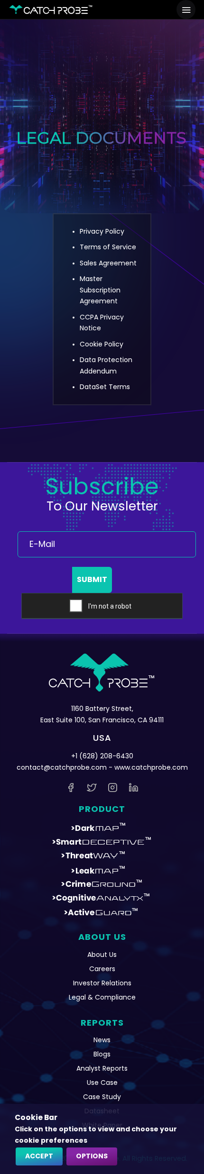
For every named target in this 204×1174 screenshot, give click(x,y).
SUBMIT (92, 579)
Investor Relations (102, 983)
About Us (102, 954)
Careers (102, 969)
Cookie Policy (101, 344)
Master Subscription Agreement (100, 290)
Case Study (102, 1096)
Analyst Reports (102, 1068)
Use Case (102, 1082)
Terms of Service (108, 247)
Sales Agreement (108, 263)
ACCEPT (39, 1156)
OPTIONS (92, 1156)
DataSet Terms (105, 386)
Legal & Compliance (102, 997)
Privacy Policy (102, 231)
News (102, 1040)
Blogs (102, 1054)
